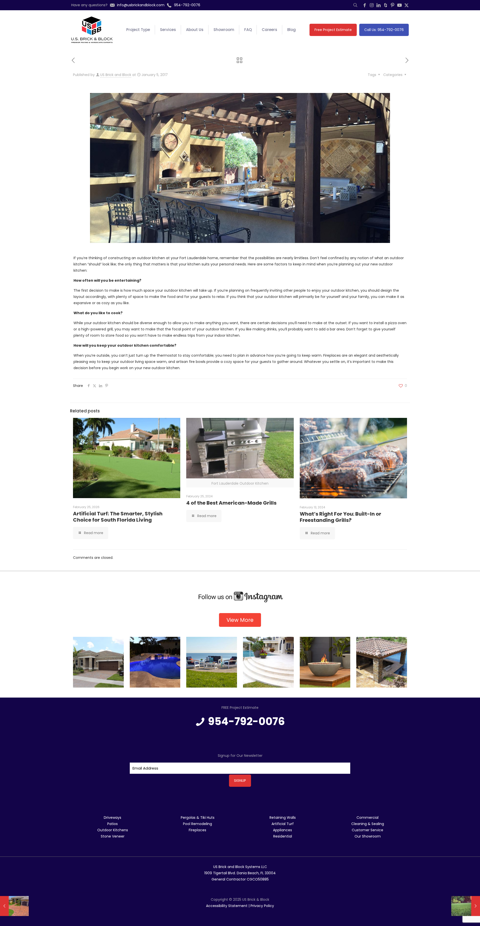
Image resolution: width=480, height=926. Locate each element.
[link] (240, 597)
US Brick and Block (115, 74)
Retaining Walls (283, 817)
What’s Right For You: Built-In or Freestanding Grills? (340, 517)
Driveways (112, 817)
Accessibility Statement (227, 905)
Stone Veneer (112, 836)
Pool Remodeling (197, 823)
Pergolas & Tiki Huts (197, 817)
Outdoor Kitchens (112, 830)
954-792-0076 (246, 721)
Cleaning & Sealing (367, 823)
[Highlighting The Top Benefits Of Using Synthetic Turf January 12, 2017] (465, 906)
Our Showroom (367, 836)
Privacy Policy (262, 905)
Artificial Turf (283, 823)
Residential (282, 836)
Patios (112, 823)
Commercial (367, 817)
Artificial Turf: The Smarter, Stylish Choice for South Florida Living (117, 516)
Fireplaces (197, 830)
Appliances (282, 830)
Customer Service (367, 830)
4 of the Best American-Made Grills (231, 502)
